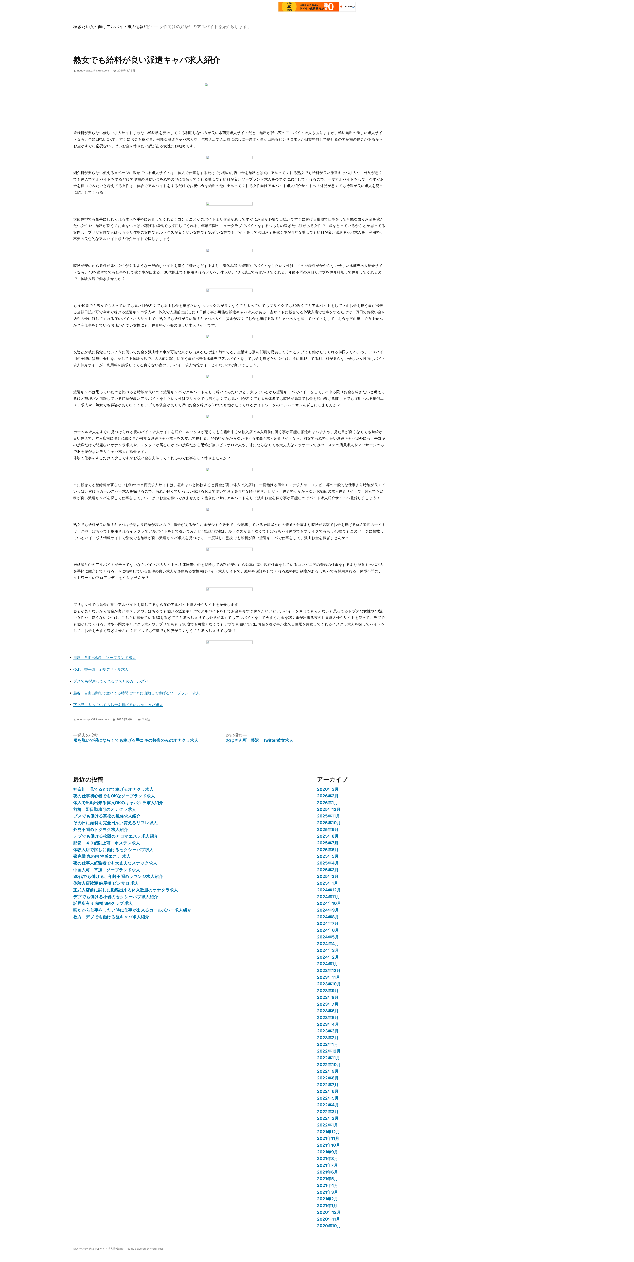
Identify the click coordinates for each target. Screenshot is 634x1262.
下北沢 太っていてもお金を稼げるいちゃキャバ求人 (118, 705)
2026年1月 (327, 802)
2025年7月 (327, 842)
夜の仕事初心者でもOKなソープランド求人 (114, 795)
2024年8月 (328, 916)
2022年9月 (328, 1071)
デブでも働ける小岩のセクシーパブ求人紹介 (115, 896)
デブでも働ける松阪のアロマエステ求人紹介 (115, 836)
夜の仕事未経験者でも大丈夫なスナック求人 (115, 863)
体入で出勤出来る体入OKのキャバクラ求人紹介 (118, 802)
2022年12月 (329, 1051)
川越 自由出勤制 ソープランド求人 (104, 657)
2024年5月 (328, 936)
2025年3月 (328, 869)
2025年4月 (328, 863)
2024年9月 (328, 910)
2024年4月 (328, 943)
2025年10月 (329, 822)
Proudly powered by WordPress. (144, 1248)
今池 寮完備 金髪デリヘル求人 (100, 669)
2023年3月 (328, 1030)
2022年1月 (327, 1125)
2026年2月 (328, 795)
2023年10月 (329, 983)
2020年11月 (328, 1219)
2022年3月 (328, 1111)
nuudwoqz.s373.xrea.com (93, 70)
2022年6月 (328, 1091)
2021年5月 (327, 1178)
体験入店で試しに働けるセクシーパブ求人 (113, 849)
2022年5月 (328, 1098)
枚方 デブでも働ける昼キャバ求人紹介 (111, 916)
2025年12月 (329, 809)
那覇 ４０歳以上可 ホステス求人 (106, 842)
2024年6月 (328, 930)
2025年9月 (328, 829)
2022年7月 (327, 1084)
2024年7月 (328, 923)
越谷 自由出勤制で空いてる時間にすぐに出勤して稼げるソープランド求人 (136, 693)
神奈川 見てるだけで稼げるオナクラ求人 (113, 789)
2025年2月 (328, 876)
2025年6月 (328, 849)
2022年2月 (328, 1118)
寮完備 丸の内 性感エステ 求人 (102, 856)
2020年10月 (329, 1225)
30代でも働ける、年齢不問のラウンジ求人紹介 (118, 876)
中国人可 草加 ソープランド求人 (106, 869)
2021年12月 (328, 1131)
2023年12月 (329, 970)
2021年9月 (327, 1151)
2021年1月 (327, 1205)
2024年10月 (329, 903)
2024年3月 (328, 950)
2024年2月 (328, 957)
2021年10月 (328, 1145)
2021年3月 (327, 1192)
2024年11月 (328, 896)
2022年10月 (329, 1064)
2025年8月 (328, 836)
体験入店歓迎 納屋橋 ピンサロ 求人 (106, 883)
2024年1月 (327, 963)
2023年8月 (328, 997)
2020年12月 (329, 1212)
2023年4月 (328, 1024)
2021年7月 (327, 1165)
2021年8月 (327, 1158)
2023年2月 (328, 1037)
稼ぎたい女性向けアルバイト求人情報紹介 (112, 26)
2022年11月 (328, 1057)
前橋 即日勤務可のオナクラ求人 (104, 809)
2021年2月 (327, 1198)
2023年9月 (328, 990)
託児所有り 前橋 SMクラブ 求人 (103, 903)
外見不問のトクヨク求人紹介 (100, 829)
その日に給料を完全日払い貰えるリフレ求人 (115, 822)
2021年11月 (328, 1138)
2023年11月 (328, 977)
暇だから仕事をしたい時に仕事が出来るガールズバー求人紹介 (132, 910)
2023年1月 (327, 1044)
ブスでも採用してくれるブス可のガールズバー (112, 681)
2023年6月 (328, 1010)
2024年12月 (329, 889)
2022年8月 (328, 1077)
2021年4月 (327, 1185)
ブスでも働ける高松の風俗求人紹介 (107, 815)
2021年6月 (327, 1172)
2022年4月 (328, 1104)
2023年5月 (328, 1017)
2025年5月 (328, 856)
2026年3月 (328, 789)
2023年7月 (327, 1004)
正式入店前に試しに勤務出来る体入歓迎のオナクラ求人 (125, 889)
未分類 (146, 719)
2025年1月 (327, 883)
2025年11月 (328, 815)
